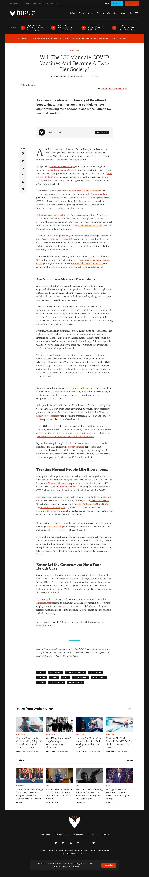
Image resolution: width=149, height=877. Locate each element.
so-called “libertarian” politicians (87, 263)
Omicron (41, 682)
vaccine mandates (56, 682)
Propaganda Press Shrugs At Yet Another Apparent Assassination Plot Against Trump (119, 794)
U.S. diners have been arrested (50, 215)
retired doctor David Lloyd (62, 166)
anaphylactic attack (67, 486)
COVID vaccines (95, 672)
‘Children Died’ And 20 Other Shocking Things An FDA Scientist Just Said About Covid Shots (28, 743)
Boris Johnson (55, 672)
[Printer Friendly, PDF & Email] (23, 189)
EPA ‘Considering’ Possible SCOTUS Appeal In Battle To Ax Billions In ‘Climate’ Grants (59, 794)
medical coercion (80, 677)
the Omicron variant (97, 194)
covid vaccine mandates (75, 672)
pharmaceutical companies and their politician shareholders (65, 436)
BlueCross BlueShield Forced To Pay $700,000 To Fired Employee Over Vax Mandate (118, 743)
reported (56, 197)
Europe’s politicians (80, 388)
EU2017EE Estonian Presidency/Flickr (114, 88)
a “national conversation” (90, 225)
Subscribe (132, 3)
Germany (58, 170)
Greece (71, 170)
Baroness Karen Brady (85, 235)
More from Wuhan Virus (35, 709)
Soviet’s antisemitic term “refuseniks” (54, 239)
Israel (79, 504)
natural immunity (99, 677)
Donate (118, 3)
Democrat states (44, 603)
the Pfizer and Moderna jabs (57, 483)
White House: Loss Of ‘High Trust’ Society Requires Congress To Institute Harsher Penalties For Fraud (29, 794)
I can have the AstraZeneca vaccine (52, 497)
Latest (21, 760)
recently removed (76, 446)
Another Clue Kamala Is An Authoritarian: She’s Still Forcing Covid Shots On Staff (89, 743)
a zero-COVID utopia (55, 526)
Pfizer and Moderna (99, 500)
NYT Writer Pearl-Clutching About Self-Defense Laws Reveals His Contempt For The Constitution (89, 794)
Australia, (87, 504)
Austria (49, 170)
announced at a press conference (85, 190)
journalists (64, 235)
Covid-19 (42, 677)
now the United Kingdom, (52, 507)
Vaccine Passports (75, 682)
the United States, (101, 504)
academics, (53, 235)
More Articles (102, 132)
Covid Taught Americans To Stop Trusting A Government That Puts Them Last (59, 743)
